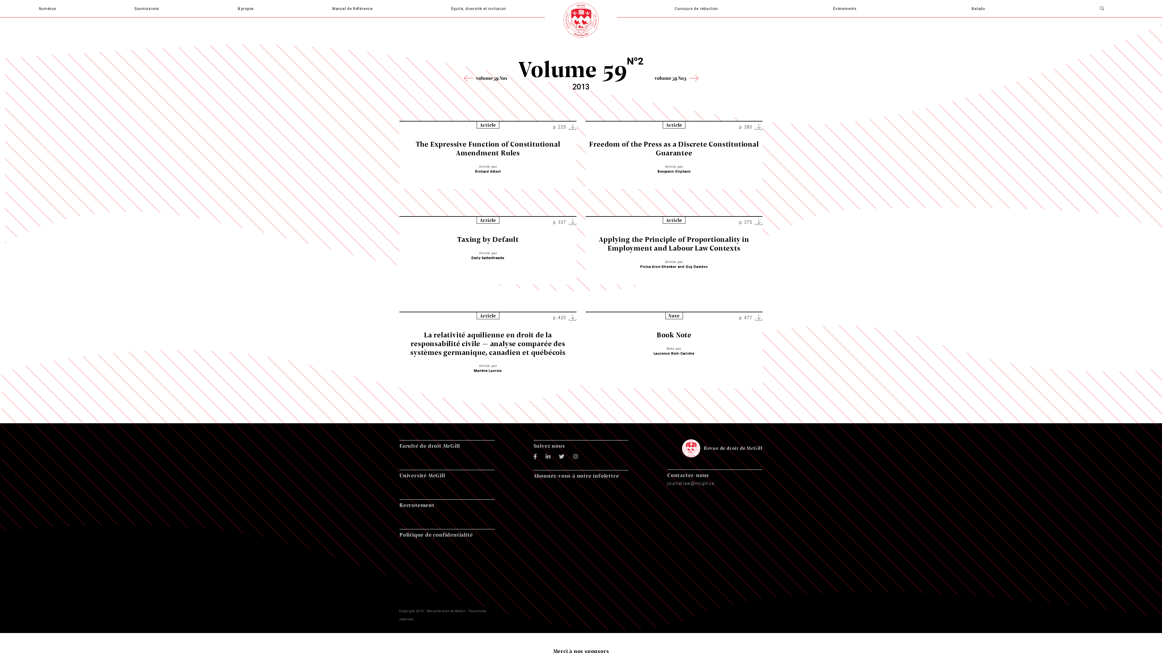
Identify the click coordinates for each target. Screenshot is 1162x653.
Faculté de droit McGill (429, 446)
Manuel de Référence (352, 9)
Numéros (47, 9)
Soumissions (146, 9)
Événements (845, 9)
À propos (246, 9)
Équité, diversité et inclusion (478, 9)
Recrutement (417, 505)
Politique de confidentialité (436, 534)
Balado (978, 9)
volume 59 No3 (670, 78)
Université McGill (422, 475)
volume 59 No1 (491, 78)
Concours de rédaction (696, 9)
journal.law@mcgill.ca (690, 483)
